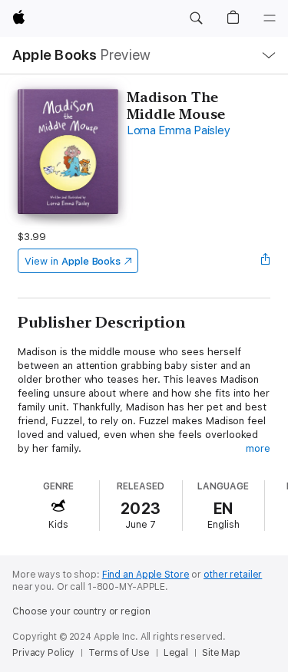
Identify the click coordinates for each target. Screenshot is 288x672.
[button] (195, 18)
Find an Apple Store (146, 574)
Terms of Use (119, 652)
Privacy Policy (43, 652)
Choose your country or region (81, 611)
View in (73, 261)
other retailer (233, 574)
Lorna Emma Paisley (178, 130)
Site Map (221, 652)
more (258, 448)
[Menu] (269, 18)
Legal (176, 652)
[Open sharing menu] (266, 261)
